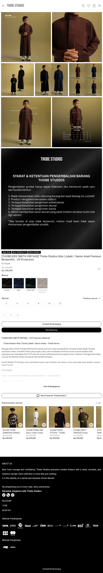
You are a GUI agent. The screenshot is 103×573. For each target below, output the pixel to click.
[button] (88, 5)
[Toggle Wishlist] (99, 269)
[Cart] (94, 5)
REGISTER (6, 510)
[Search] (83, 5)
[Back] (3, 5)
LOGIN (4, 505)
